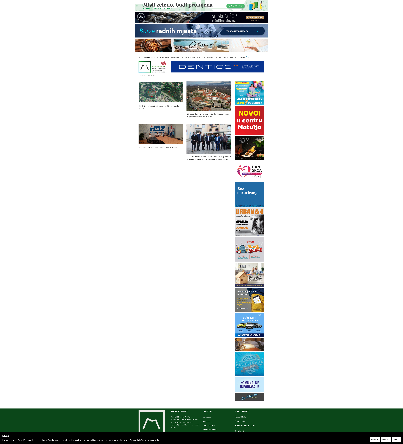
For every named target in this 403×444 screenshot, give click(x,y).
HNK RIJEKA (175, 57)
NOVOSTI (154, 57)
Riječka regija (240, 421)
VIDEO (204, 57)
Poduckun (142, 76)
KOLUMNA (191, 57)
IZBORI (161, 57)
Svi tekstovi (239, 431)
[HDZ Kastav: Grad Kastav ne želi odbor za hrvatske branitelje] (161, 134)
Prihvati (396, 439)
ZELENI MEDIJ (233, 57)
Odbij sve (385, 439)
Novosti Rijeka (240, 417)
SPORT (167, 57)
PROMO (242, 57)
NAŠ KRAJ (210, 57)
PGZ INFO (218, 57)
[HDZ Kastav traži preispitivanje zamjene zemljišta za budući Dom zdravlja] (161, 92)
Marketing (206, 421)
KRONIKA (184, 57)
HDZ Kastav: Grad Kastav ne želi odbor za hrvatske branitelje (158, 147)
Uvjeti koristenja (209, 425)
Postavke (374, 439)
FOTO (198, 57)
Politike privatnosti (210, 430)
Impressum (207, 417)
